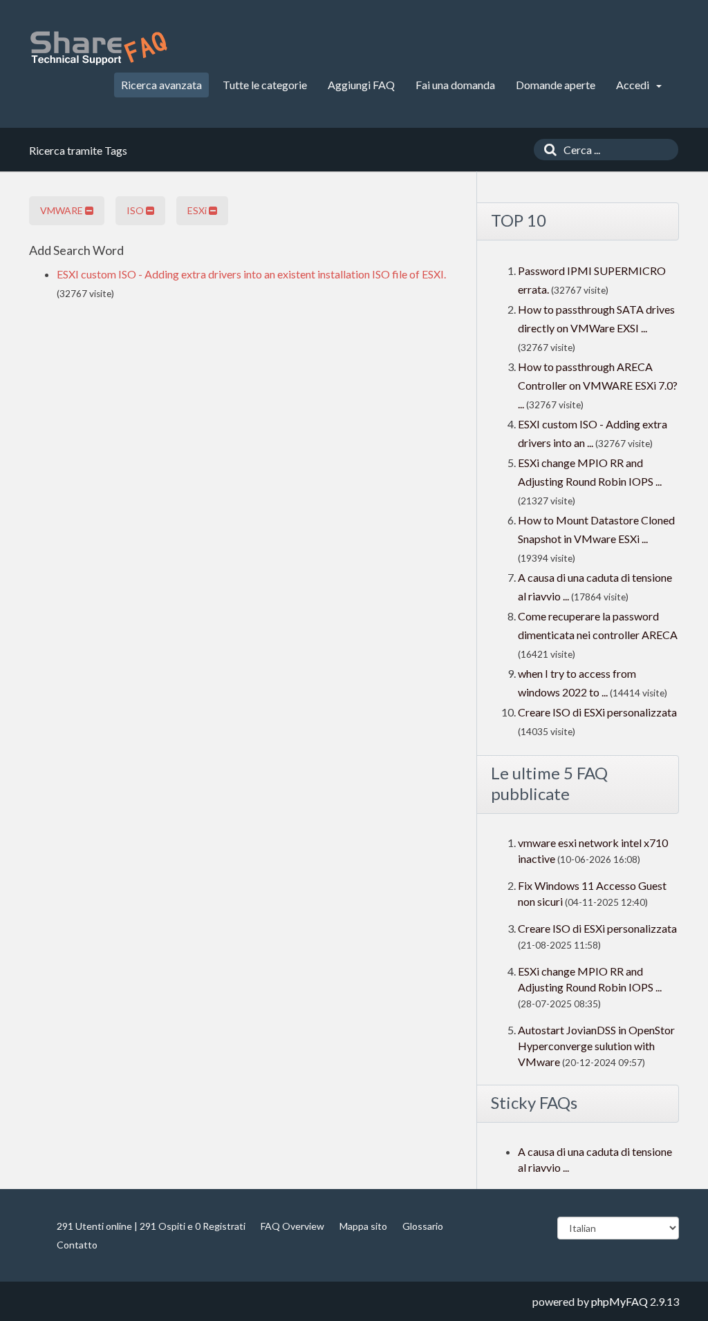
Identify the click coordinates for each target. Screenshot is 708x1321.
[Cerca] (547, 149)
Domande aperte (555, 84)
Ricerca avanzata (161, 84)
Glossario (422, 1226)
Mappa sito (363, 1226)
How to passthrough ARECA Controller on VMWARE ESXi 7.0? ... (598, 385)
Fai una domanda (455, 84)
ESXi (198, 210)
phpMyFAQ (619, 1301)
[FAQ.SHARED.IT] (98, 48)
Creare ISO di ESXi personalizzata (597, 712)
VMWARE (62, 210)
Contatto (77, 1245)
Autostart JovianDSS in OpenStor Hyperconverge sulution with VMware (596, 1045)
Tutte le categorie (265, 84)
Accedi (633, 84)
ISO (136, 210)
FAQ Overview (292, 1226)
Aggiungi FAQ (361, 84)
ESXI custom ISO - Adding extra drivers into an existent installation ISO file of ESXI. (251, 274)
